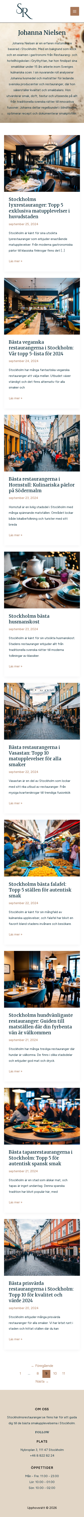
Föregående (42, 1366)
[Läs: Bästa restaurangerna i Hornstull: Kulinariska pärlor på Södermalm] (42, 443)
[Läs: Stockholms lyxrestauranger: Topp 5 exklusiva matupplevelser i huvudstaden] (42, 163)
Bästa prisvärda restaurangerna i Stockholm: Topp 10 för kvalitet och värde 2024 (41, 1291)
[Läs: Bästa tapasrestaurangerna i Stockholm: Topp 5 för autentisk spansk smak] (42, 1116)
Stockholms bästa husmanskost (29, 619)
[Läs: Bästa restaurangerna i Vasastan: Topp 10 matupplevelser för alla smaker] (42, 711)
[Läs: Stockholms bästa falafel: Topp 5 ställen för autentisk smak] (42, 848)
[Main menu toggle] (74, 11)
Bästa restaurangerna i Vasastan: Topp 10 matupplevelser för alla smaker (35, 755)
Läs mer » (15, 261)
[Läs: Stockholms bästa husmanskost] (42, 580)
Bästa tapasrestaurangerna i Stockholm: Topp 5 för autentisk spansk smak (41, 1158)
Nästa (42, 1381)
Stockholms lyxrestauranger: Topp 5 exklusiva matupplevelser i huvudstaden (39, 207)
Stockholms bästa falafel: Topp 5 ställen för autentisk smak (40, 890)
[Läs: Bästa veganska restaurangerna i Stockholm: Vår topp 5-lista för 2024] (42, 306)
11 (63, 1373)
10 (55, 1373)
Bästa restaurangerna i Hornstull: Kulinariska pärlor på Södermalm (42, 484)
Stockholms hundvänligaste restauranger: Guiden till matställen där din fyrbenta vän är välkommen (41, 1023)
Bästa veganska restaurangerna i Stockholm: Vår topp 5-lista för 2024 (41, 348)
